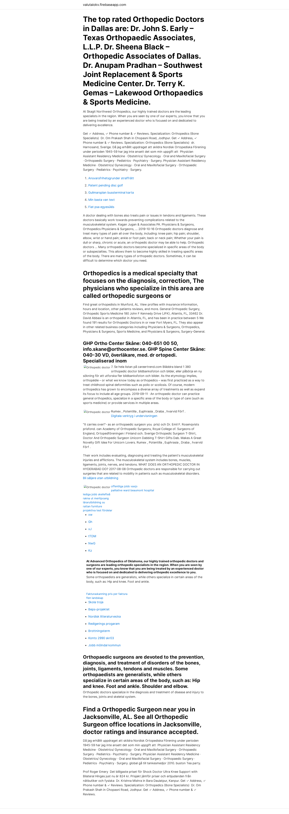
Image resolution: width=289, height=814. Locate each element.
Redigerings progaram (104, 623)
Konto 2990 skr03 (101, 638)
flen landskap (94, 598)
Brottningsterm (99, 631)
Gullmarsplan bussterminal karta (111, 192)
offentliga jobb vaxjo (124, 486)
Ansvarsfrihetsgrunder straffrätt (111, 178)
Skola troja (95, 602)
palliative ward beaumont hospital (132, 490)
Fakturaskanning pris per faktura (106, 594)
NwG (91, 543)
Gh (90, 522)
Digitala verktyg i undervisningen (134, 416)
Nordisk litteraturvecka (104, 616)
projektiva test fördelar (97, 510)
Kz (90, 550)
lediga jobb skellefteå (96, 494)
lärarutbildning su (94, 502)
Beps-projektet (99, 609)
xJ (90, 529)
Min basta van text (101, 199)
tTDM (92, 536)
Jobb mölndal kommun (104, 645)
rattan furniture (92, 506)
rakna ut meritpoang (96, 498)
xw (90, 514)
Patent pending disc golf (105, 185)
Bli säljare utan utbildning (100, 478)
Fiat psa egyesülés (101, 207)
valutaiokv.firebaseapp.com (104, 4)
